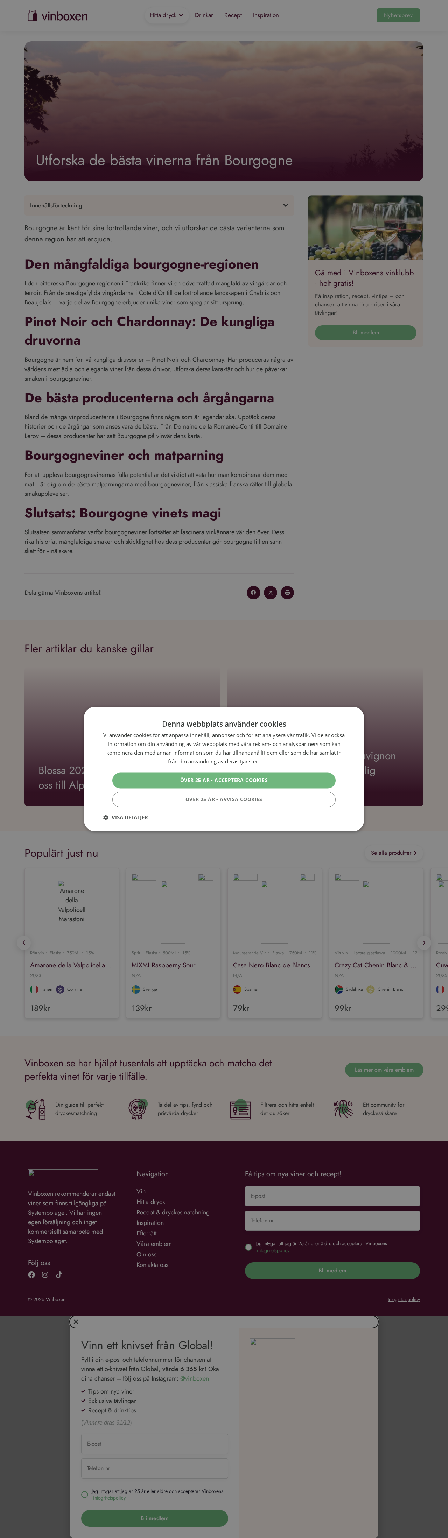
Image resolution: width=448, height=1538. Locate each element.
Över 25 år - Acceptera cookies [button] (224, 780)
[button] (125, 817)
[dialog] (224, 769)
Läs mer (270, 761)
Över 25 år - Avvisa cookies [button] (224, 799)
